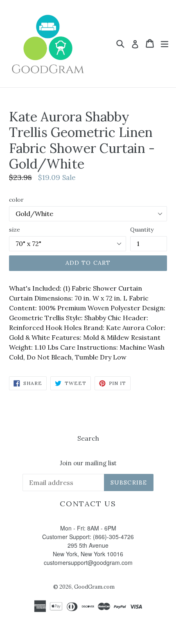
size (14, 229)
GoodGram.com (94, 586)
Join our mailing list (88, 463)
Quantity (141, 229)
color (16, 199)
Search (88, 438)
